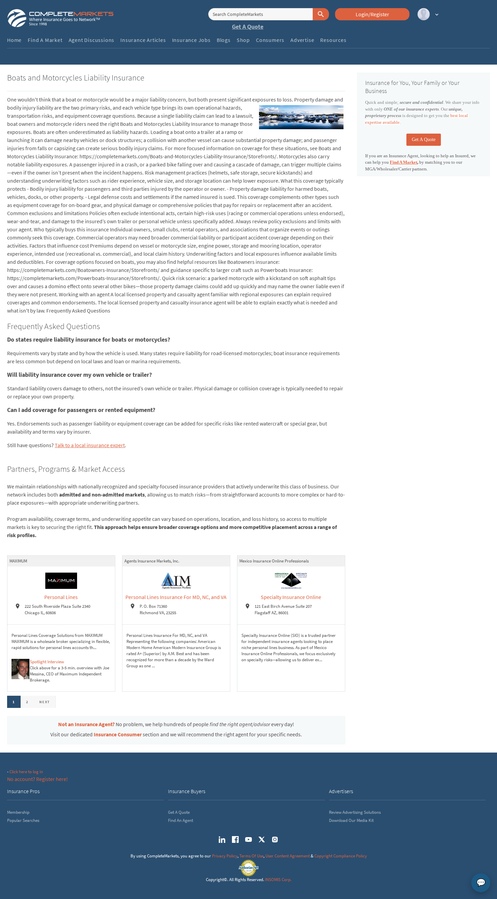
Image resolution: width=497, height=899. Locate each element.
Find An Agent (180, 820)
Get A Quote (247, 26)
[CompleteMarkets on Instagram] (274, 839)
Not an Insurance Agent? (86, 724)
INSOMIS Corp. (278, 879)
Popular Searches (23, 820)
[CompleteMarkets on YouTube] (248, 839)
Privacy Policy (224, 856)
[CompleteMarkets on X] (261, 839)
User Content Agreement (287, 856)
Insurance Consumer (118, 734)
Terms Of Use (251, 856)
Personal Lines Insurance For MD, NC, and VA (176, 597)
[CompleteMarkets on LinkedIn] (222, 839)
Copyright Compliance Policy (340, 856)
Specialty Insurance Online (291, 597)
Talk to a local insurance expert (90, 445)
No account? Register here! (37, 779)
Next (44, 701)
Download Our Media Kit (351, 820)
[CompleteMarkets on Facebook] (235, 839)
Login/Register (372, 14)
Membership (18, 812)
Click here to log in (26, 772)
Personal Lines (61, 597)
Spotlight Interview (47, 662)
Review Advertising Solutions (355, 812)
